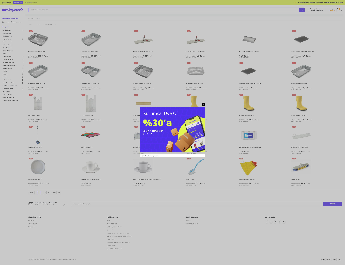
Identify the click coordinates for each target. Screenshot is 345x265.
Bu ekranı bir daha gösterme (150, 156)
